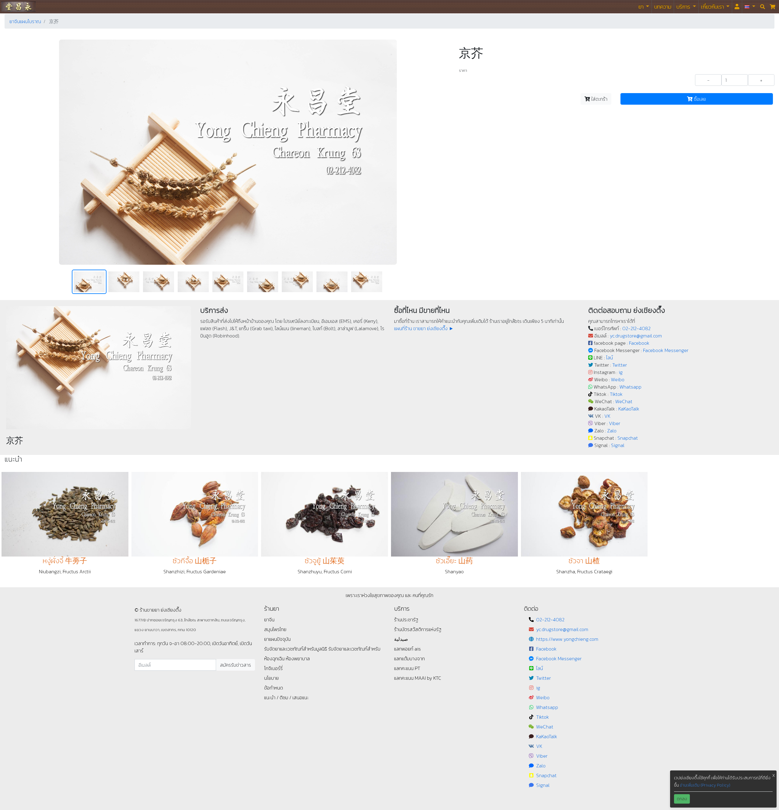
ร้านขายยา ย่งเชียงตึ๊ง (18, 6)
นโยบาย (271, 678)
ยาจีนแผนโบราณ (25, 21)
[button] (750, 6)
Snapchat (627, 438)
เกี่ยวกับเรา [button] (713, 6)
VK (607, 416)
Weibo (617, 379)
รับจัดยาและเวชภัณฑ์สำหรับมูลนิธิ (296, 648)
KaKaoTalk (628, 408)
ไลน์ (609, 357)
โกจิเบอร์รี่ (273, 668)
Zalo (612, 430)
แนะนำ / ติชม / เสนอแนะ (286, 697)
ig (621, 372)
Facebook (639, 343)
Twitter (619, 364)
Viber (614, 423)
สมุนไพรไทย (275, 629)
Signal (617, 445)
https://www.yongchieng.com (567, 639)
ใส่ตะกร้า (598, 99)
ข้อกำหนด (273, 687)
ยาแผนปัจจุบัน (277, 639)
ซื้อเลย (699, 99)
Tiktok (616, 394)
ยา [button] (641, 6)
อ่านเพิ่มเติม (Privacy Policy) (705, 785)
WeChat (623, 401)
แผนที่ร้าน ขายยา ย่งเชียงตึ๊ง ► (424, 328)
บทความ (662, 6)
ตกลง (682, 799)
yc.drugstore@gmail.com (636, 335)
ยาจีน (269, 619)
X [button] (773, 775)
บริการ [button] (683, 6)
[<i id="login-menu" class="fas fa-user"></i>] (737, 6)
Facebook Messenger (665, 350)
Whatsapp (630, 386)
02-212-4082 (636, 328)
